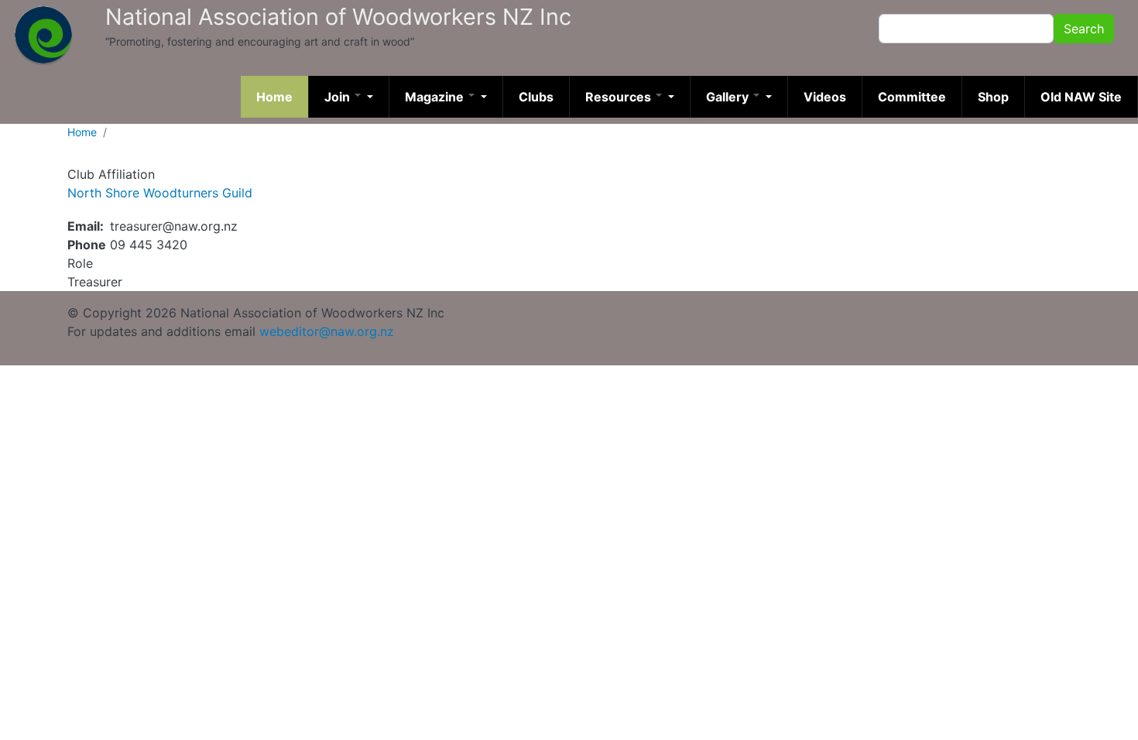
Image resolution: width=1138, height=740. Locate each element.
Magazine (436, 96)
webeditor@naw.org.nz (326, 331)
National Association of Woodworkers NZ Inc (338, 16)
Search (1084, 28)
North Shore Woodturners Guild (159, 192)
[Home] (43, 35)
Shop (993, 96)
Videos (825, 96)
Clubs (536, 96)
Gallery (729, 96)
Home (274, 96)
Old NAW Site (1081, 96)
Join (338, 96)
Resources (619, 96)
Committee (912, 96)
